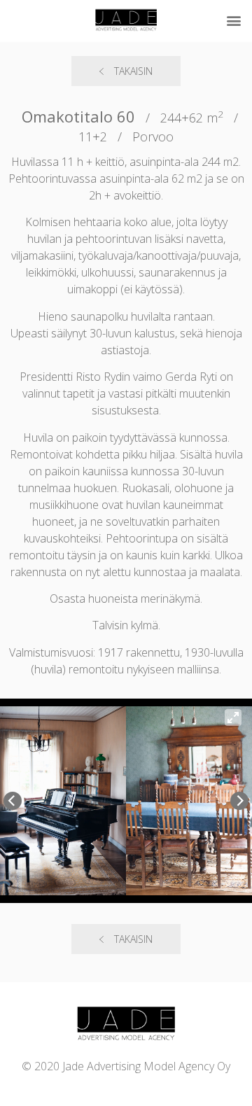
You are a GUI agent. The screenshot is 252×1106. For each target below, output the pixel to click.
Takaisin (133, 71)
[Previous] (13, 801)
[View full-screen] (233, 717)
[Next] (239, 801)
